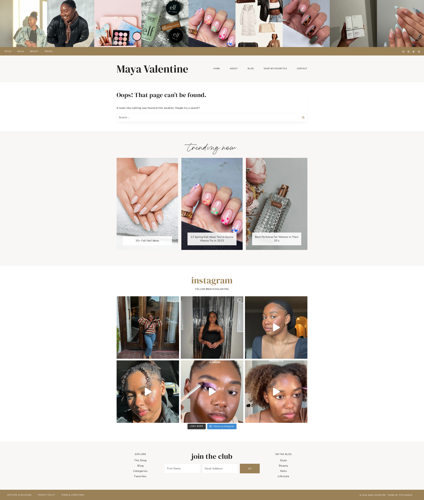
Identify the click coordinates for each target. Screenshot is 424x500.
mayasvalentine (218, 289)
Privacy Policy (46, 495)
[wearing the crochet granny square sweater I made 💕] (148, 327)
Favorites (140, 476)
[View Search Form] (419, 52)
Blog (140, 466)
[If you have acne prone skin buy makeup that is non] (276, 391)
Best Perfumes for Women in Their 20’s (276, 238)
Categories (140, 471)
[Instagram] (403, 52)
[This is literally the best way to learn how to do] (212, 391)
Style (283, 460)
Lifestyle (283, 476)
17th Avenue (406, 495)
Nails (20, 51)
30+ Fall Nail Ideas (147, 240)
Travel (49, 51)
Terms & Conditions (72, 495)
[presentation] (23, 23)
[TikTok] (413, 52)
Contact (302, 68)
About (234, 68)
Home (216, 68)
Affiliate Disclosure (19, 495)
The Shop (140, 460)
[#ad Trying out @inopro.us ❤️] (276, 327)
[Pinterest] (408, 52)
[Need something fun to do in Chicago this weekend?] (148, 391)
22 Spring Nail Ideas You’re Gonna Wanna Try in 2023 (212, 238)
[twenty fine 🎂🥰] (212, 327)
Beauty (34, 51)
